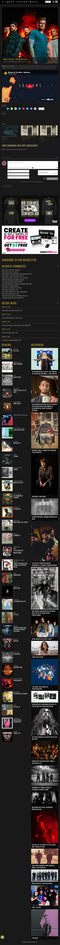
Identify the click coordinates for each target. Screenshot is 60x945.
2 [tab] (5, 253)
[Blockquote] (22, 168)
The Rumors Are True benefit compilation (10, 286)
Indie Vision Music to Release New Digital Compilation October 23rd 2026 (17, 274)
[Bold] (9, 168)
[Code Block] (24, 168)
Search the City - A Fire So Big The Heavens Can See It (13, 276)
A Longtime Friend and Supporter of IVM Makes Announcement (14, 296)
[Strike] (16, 168)
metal (4, 145)
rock (19, 145)
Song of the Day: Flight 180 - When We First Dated (12, 282)
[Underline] (13, 168)
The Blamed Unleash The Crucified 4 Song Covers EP (12, 298)
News (21, 61)
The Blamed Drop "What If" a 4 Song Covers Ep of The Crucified (15, 278)
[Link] (26, 168)
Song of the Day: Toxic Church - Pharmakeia (11, 270)
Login (56, 157)
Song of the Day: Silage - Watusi (8, 333)
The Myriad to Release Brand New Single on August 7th (13, 280)
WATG (23, 145)
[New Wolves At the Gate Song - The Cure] (10, 130)
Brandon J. (16, 61)
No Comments (27, 61)
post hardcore (12, 145)
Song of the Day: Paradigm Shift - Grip (10, 290)
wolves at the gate (32, 145)
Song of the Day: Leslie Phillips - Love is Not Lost (12, 288)
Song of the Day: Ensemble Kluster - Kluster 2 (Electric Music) (14, 292)
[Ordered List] (18, 168)
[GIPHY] (33, 168)
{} (28, 167)
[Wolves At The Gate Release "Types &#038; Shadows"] (29, 130)
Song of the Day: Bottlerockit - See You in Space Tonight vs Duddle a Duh (16, 284)
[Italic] (11, 168)
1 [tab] (3, 253)
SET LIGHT (48, 1)
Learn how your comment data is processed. (32, 181)
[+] (31, 167)
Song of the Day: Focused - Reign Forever (10, 272)
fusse (36, 941)
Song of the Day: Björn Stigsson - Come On (10, 318)
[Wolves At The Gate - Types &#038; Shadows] (49, 130)
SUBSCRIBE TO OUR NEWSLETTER (19, 260)
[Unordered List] (20, 168)
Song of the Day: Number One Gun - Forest (10, 294)
